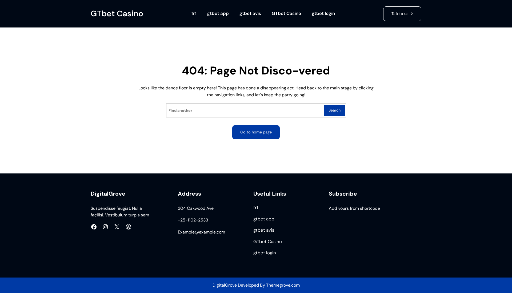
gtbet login (323, 13)
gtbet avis (250, 13)
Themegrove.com (283, 285)
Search (335, 110)
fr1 (194, 13)
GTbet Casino (117, 13)
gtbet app (218, 13)
